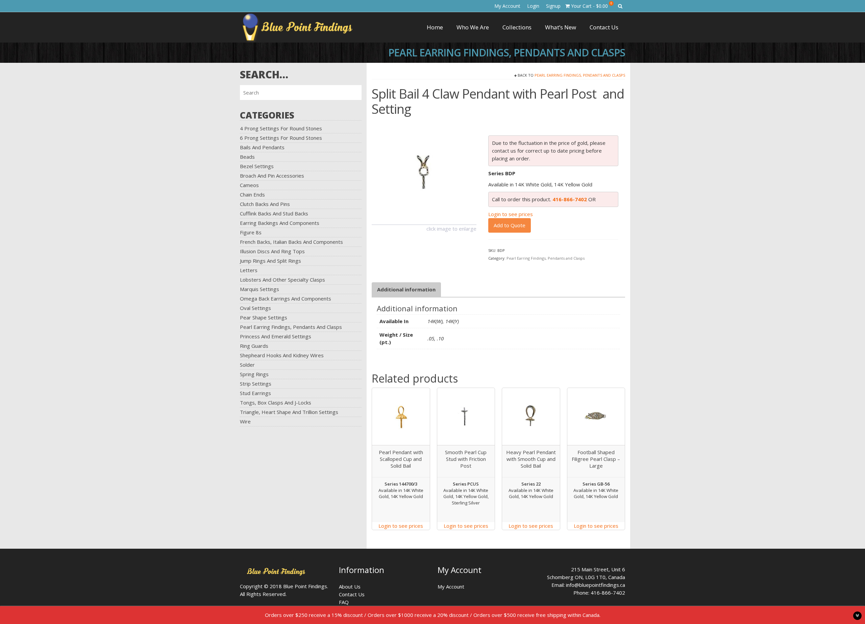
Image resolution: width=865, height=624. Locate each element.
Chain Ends (252, 194)
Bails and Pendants (262, 147)
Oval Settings (255, 308)
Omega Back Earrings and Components (285, 298)
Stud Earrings (255, 393)
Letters (248, 270)
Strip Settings (255, 383)
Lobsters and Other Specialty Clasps (282, 279)
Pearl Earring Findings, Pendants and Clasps (291, 326)
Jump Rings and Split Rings (270, 260)
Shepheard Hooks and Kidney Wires (282, 355)
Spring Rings (254, 374)
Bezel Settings (257, 166)
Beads (247, 156)
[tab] (406, 289)
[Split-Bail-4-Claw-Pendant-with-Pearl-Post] (424, 171)
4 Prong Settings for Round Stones (281, 128)
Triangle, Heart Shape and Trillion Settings (289, 412)
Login (533, 6)
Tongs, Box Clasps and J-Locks (275, 402)
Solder (247, 364)
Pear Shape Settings (263, 317)
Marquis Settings (259, 289)
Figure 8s (251, 232)
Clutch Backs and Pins (265, 204)
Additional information (406, 289)
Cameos (249, 185)
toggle (857, 616)
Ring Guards (254, 345)
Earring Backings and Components (279, 222)
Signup (553, 6)
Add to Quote (509, 225)
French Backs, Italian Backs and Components (291, 241)
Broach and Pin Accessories (272, 175)
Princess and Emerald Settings (275, 336)
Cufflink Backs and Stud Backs (274, 213)
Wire (245, 421)
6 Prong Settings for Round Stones (281, 137)
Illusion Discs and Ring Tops (272, 251)
